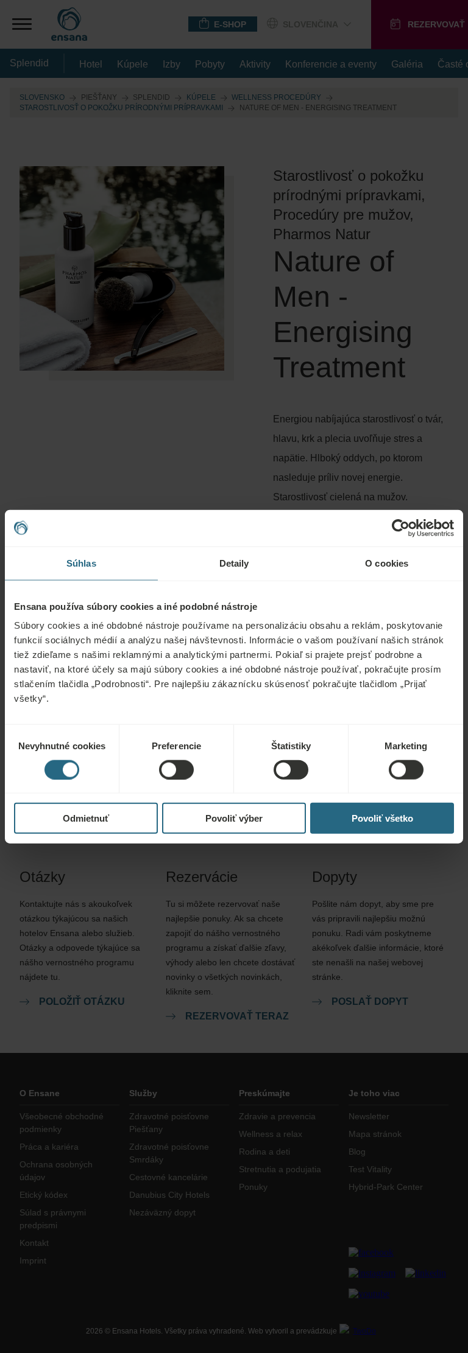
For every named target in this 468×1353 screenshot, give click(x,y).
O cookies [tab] (386, 563)
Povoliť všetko (382, 818)
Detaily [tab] (234, 563)
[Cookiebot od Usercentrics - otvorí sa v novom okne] (400, 528)
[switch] (176, 769)
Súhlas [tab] (81, 563)
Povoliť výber (234, 818)
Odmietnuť (86, 818)
